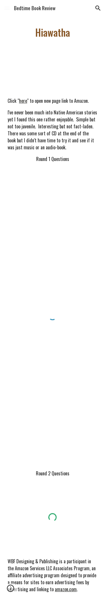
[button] (7, 8)
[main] (52, 32)
